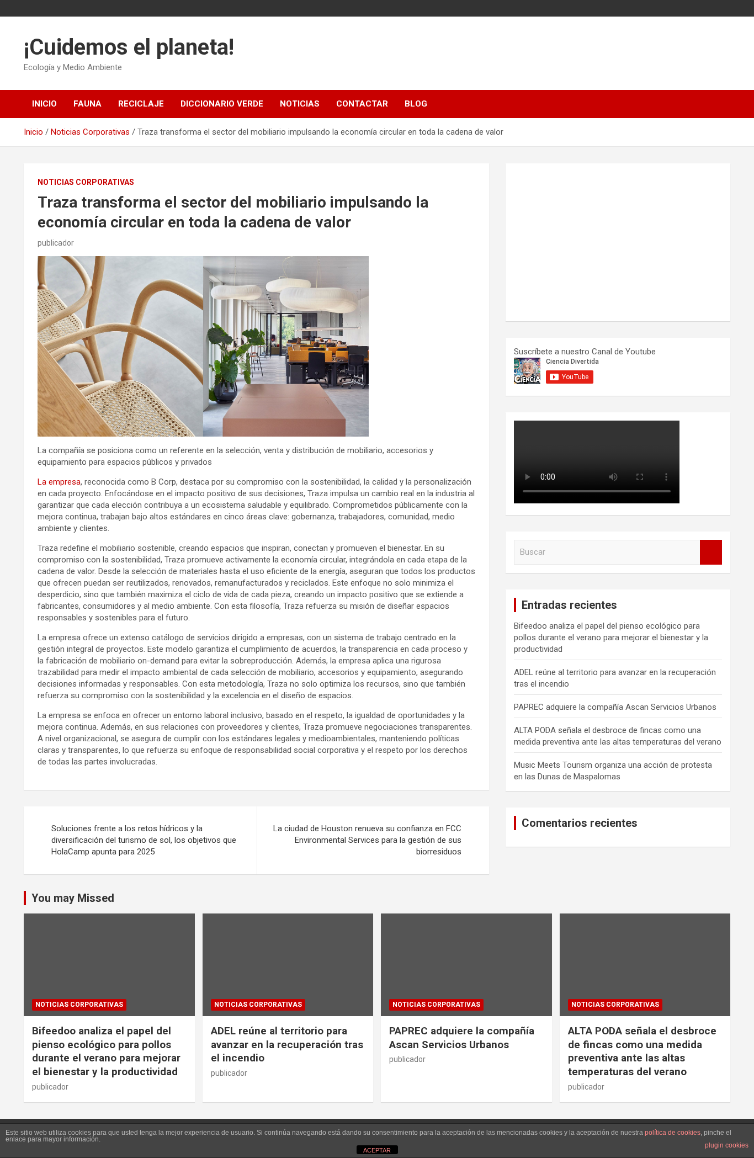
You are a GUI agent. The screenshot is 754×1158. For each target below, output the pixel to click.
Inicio (44, 104)
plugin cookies (726, 1145)
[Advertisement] (596, 241)
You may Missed (72, 898)
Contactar (362, 104)
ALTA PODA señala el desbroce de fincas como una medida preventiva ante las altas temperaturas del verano (642, 1051)
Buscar (711, 552)
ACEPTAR (377, 1150)
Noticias (300, 104)
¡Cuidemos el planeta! (129, 47)
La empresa (59, 482)
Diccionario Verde (221, 104)
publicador (56, 242)
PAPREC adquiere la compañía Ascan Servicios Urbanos (615, 707)
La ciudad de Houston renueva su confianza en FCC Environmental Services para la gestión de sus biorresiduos (367, 840)
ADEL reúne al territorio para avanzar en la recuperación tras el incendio (287, 1044)
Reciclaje (141, 104)
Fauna (87, 104)
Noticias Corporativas (86, 182)
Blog (416, 104)
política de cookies (672, 1132)
